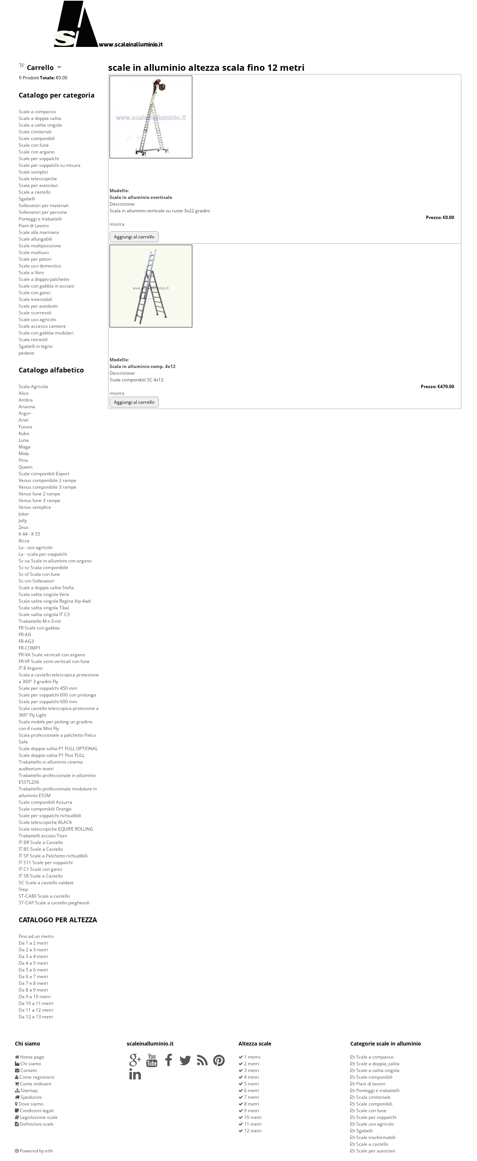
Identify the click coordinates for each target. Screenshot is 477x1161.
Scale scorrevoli (35, 313)
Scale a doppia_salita (377, 1063)
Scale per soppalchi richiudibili (50, 815)
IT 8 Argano (30, 668)
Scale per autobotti (38, 306)
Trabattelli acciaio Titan (43, 835)
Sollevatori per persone (43, 212)
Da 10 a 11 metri (36, 1003)
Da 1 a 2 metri (33, 943)
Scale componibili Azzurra (45, 802)
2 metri (251, 1063)
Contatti (28, 1070)
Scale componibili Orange (45, 809)
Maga (25, 447)
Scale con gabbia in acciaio (46, 286)
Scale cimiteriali (35, 132)
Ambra (26, 400)
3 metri (251, 1070)
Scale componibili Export (44, 473)
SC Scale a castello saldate (46, 882)
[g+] (135, 1063)
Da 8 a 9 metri (33, 990)
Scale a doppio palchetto (44, 279)
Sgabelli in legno (36, 346)
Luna (24, 440)
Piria (23, 460)
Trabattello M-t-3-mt (40, 621)
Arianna (27, 406)
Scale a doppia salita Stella (46, 587)
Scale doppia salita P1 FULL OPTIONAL (58, 748)
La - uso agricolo (36, 547)
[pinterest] (219, 1063)
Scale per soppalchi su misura (49, 165)
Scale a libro (31, 272)
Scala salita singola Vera (44, 594)
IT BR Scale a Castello (41, 842)
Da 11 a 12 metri (36, 1010)
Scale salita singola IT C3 (44, 614)
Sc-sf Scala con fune (39, 574)
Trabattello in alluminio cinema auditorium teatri (51, 765)
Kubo (24, 433)
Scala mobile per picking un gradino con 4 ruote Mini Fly (55, 725)
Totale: (47, 77)
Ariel (23, 420)
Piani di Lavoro (34, 225)
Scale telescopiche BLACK (45, 822)
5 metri (251, 1084)
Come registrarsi (36, 1077)
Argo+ (25, 413)
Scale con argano (36, 152)
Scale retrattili (33, 339)
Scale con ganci (35, 292)
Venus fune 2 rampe (39, 494)
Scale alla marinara (39, 232)
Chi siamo (30, 1063)
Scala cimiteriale (373, 1097)
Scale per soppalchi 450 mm (48, 688)
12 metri (252, 1130)
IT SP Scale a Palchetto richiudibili (53, 856)
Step (23, 889)
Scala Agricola (33, 386)
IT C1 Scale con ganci (40, 869)
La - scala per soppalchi (43, 554)
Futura (25, 427)
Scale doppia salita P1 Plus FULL (52, 755)
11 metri (252, 1124)
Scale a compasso (37, 111)
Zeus (24, 527)
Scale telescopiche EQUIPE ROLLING (56, 829)
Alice (24, 393)
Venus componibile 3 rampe (47, 487)
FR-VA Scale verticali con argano (52, 654)
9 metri (251, 1110)
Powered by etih (36, 1151)
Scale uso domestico (40, 266)
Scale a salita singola (40, 125)
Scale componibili (37, 138)
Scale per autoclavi (375, 1151)
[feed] (202, 1063)
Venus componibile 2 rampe (47, 480)
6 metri (251, 1090)
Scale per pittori (35, 259)
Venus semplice (35, 507)
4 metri (251, 1077)
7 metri (251, 1097)
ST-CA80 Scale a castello (44, 896)
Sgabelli (27, 199)
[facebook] (169, 1063)
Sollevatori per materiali (44, 205)
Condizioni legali (36, 1110)
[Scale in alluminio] (108, 23)
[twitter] (185, 1063)
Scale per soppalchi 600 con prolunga (57, 695)
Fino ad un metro (36, 936)
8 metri (251, 1104)
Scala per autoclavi (38, 185)
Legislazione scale (38, 1117)
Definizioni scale (36, 1124)
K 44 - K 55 (29, 534)
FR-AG (25, 634)
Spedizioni (30, 1097)
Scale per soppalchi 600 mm (48, 701)
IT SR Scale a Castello (41, 876)
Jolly (23, 520)
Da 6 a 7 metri (33, 976)
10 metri (252, 1117)
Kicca (24, 540)
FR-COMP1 (30, 648)
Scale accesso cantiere (42, 326)
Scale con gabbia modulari (46, 333)
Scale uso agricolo (37, 319)
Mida (24, 453)
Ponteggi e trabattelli (40, 219)
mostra (117, 224)
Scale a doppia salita (40, 118)
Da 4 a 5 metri (33, 963)
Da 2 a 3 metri (33, 949)
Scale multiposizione (40, 245)
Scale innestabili (35, 299)
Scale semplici (33, 172)
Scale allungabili (35, 239)
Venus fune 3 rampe (39, 500)
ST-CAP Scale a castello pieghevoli (54, 903)
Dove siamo (30, 1104)
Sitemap (28, 1090)
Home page (31, 1057)
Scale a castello (35, 192)
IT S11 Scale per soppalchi (46, 862)
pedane (26, 353)
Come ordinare (35, 1084)
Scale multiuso (34, 252)
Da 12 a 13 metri (36, 1017)
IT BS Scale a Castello (41, 849)
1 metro (251, 1057)
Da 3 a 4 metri (33, 956)
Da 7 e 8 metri (33, 983)
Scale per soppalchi (39, 158)
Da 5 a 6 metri (33, 970)
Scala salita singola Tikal (44, 608)
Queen (25, 467)
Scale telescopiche (38, 178)
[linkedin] (135, 1077)
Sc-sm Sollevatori (36, 581)
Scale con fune (34, 145)
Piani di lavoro (370, 1084)
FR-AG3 (26, 641)
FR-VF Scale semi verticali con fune (54, 661)
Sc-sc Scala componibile (43, 567)
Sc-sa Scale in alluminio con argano (55, 561)
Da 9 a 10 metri (35, 996)
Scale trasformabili (375, 1137)
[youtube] (152, 1063)
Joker (24, 514)
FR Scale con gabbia (39, 628)
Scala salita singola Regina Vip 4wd (55, 601)
